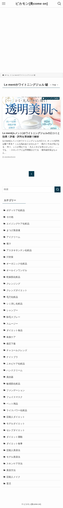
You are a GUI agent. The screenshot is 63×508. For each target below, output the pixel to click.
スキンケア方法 (14, 463)
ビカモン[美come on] (31, 3)
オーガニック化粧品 (16, 263)
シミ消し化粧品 (14, 303)
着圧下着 (11, 344)
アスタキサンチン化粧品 (19, 250)
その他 (9, 217)
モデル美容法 (13, 457)
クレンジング (13, 283)
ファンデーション (15, 390)
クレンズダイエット (16, 290)
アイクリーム (13, 237)
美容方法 (11, 470)
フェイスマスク (14, 397)
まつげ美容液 (13, 230)
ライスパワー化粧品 (16, 410)
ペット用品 (12, 404)
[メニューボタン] (3, 3)
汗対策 (9, 257)
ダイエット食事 (14, 443)
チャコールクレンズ (16, 350)
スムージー (12, 324)
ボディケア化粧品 (15, 210)
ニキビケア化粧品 (15, 364)
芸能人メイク (13, 477)
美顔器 (9, 377)
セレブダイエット (15, 430)
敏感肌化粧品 (13, 384)
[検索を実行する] (57, 189)
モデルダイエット (15, 423)
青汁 (8, 243)
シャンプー (12, 310)
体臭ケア (11, 337)
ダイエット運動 (14, 437)
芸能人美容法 (13, 450)
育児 (8, 483)
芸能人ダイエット (15, 417)
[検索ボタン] (59, 3)
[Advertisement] (31, 40)
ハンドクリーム (14, 370)
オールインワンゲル (16, 270)
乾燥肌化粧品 (13, 277)
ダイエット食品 (14, 330)
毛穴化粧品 (12, 297)
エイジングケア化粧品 (17, 223)
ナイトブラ (12, 357)
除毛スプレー (13, 317)
